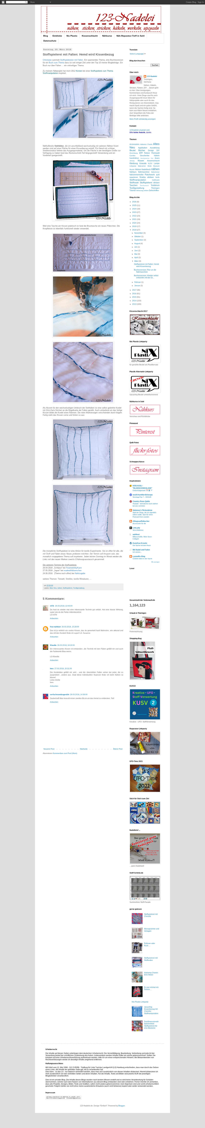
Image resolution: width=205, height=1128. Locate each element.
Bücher (141, 150)
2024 (134, 209)
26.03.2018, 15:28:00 (70, 627)
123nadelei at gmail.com (140, 130)
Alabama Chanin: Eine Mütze (151, 974)
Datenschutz (49, 41)
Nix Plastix (71, 36)
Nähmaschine (143, 172)
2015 (134, 297)
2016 (134, 294)
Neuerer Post (49, 749)
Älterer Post (117, 749)
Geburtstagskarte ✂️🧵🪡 (142, 490)
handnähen (134, 158)
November (138, 233)
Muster (132, 169)
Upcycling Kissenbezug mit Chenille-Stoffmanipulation (151, 1010)
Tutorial (133, 190)
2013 (134, 304)
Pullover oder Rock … (149, 944)
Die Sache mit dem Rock (142, 545)
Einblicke (57, 36)
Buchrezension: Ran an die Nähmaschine (145, 271)
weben (146, 190)
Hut (152, 158)
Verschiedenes (138, 530)
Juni (136, 251)
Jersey (132, 161)
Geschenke (144, 156)
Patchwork (150, 174)
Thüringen (155, 188)
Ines (52, 669)
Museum (156, 166)
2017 (134, 290)
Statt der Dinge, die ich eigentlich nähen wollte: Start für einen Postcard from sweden (144, 515)
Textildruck (155, 185)
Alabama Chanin (146, 144)
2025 (134, 205)
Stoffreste (134, 182)
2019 (134, 226)
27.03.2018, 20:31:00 (63, 669)
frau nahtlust (55, 627)
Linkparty (133, 166)
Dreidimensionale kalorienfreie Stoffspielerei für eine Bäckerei (151, 1025)
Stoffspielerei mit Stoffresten (151, 959)
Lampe (157, 163)
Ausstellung (155, 148)
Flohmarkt (155, 153)
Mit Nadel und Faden (141, 550)
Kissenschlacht (90, 36)
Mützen (138, 169)
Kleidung (134, 163)
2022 (134, 216)
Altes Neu (53, 588)
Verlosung (139, 190)
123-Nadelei (152, 76)
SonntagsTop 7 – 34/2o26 (142, 497)
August (137, 243)
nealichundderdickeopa (143, 495)
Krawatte (143, 163)
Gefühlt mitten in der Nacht (142, 559)
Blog (45, 36)
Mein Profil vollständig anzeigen (143, 119)
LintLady (136, 528)
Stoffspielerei (67, 588)
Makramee (142, 166)
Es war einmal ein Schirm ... (151, 988)
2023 (134, 212)
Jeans (157, 158)
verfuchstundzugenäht (59, 695)
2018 (134, 230)
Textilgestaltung (78, 588)
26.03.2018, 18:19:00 (66, 645)
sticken (150, 177)
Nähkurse (107, 36)
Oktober (137, 236)
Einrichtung (134, 153)
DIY (158, 150)
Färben (147, 153)
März (136, 261)
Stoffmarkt (156, 180)
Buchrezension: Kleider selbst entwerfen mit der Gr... (146, 277)
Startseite (83, 749)
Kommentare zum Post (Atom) (65, 753)
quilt (158, 175)
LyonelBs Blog (139, 556)
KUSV (150, 163)
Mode (150, 166)
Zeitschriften (154, 190)
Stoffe (157, 177)
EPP (141, 153)
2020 (134, 223)
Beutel (133, 150)
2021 (134, 219)
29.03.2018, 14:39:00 (78, 695)
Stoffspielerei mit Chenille (151, 915)
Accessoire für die (139, 523)
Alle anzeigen (155, 562)
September (139, 240)
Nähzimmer (155, 172)
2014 (134, 301)
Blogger (121, 1106)
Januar (137, 286)
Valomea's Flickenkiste (142, 510)
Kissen (141, 160)
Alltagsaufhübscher (141, 521)
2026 (134, 202)
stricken (156, 183)
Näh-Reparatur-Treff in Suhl (130, 36)
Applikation (142, 148)
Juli (136, 247)
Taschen (133, 185)
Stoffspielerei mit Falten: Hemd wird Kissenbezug (146, 265)
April (136, 257)
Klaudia (53, 645)
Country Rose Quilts (141, 501)
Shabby (142, 177)
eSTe (52, 606)
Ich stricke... (137, 552)
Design (151, 150)
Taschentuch (144, 185)
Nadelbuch (146, 169)
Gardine (132, 156)
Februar (137, 282)
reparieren (134, 177)
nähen (59, 588)
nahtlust (136, 534)
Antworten (54, 618)
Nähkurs (133, 172)
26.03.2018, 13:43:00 (63, 606)
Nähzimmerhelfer (137, 175)
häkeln (157, 156)
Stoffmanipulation (138, 180)
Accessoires (134, 144)
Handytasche (144, 158)
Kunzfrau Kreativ (140, 543)
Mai (136, 254)
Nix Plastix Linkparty (140, 1002)
